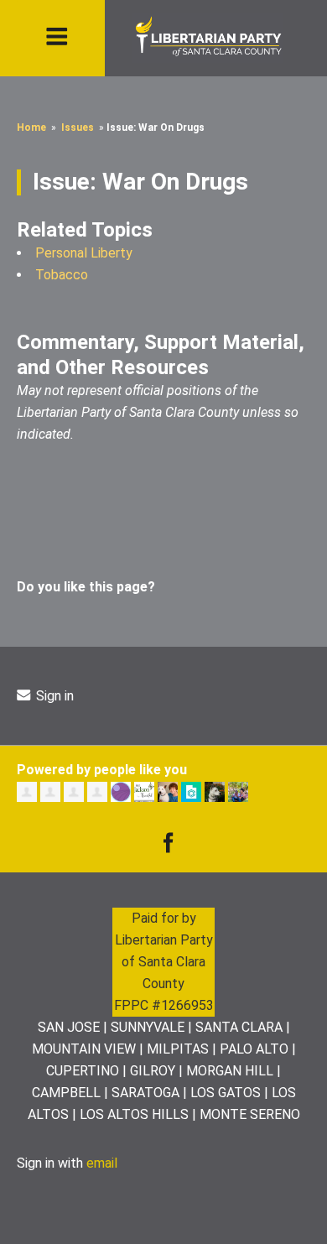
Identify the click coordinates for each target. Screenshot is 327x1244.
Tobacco (61, 275)
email (101, 1163)
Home (31, 127)
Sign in (53, 696)
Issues (77, 127)
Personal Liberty (83, 253)
